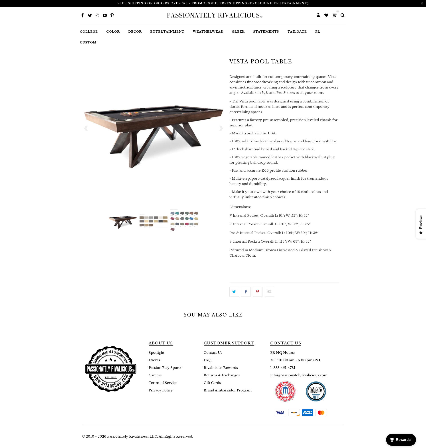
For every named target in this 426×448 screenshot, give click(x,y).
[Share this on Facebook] (246, 292)
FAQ (207, 360)
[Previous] (86, 128)
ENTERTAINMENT (167, 31)
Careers (155, 375)
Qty (233, 264)
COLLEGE (89, 31)
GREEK (238, 31)
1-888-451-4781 (282, 367)
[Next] (220, 128)
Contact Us (213, 352)
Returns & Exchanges (222, 375)
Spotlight (156, 352)
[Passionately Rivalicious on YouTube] (104, 16)
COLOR (113, 31)
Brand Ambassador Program (228, 390)
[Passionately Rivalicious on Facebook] (82, 16)
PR (317, 31)
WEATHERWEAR (208, 31)
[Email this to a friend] (269, 292)
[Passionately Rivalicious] (213, 15)
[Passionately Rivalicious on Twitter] (90, 16)
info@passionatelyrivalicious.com (298, 375)
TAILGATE (297, 31)
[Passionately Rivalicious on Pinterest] (112, 16)
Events (154, 360)
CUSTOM (88, 42)
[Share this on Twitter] (234, 292)
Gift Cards (212, 383)
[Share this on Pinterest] (257, 292)
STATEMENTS (266, 31)
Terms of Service (163, 383)
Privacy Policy (161, 390)
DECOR (135, 31)
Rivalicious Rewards (221, 367)
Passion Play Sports (165, 367)
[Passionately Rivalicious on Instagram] (97, 16)
